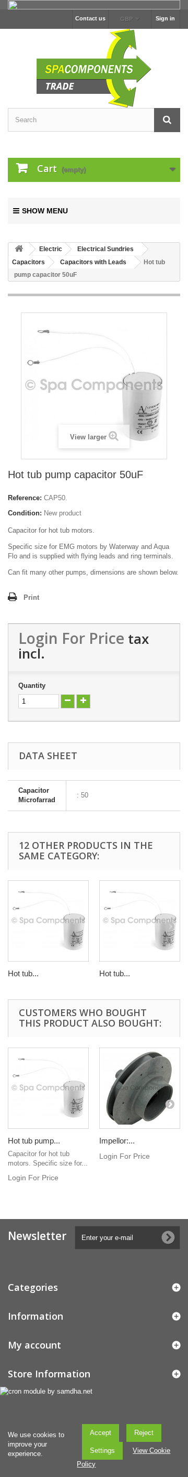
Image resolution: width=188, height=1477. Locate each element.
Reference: (25, 498)
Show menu (45, 211)
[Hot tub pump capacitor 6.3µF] (48, 921)
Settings (102, 1450)
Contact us (90, 18)
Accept (100, 1433)
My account (34, 1345)
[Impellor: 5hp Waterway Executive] (139, 1088)
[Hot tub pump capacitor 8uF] (139, 921)
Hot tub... (23, 973)
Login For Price (71, 638)
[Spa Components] (94, 67)
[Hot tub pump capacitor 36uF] (48, 1088)
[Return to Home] (19, 249)
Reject (144, 1433)
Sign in (165, 18)
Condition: (25, 513)
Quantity (31, 685)
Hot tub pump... (34, 1140)
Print (31, 597)
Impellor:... (117, 1140)
